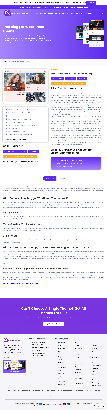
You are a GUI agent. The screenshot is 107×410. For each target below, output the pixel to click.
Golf (76, 375)
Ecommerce (62, 384)
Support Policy (53, 395)
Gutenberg (78, 378)
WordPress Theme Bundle (10, 283)
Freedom (78, 370)
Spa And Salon (96, 377)
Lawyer (94, 343)
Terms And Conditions (64, 390)
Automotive (62, 348)
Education (78, 343)
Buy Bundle (91, 2)
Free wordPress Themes (19, 139)
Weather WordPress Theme (40, 347)
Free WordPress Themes (80, 366)
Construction (62, 373)
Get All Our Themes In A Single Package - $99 (20, 156)
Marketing (95, 346)
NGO (93, 354)
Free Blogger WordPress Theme (19, 62)
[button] (102, 13)
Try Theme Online (9, 151)
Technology (96, 383)
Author (60, 345)
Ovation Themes (26, 403)
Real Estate (95, 365)
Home (5, 62)
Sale (93, 371)
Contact (97, 390)
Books (60, 360)
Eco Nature (61, 382)
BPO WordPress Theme (39, 350)
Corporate (61, 376)
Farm (76, 351)
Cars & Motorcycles (62, 366)
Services (94, 360)
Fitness (77, 357)
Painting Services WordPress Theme (41, 359)
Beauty (60, 354)
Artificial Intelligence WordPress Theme (38, 354)
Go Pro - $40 (34, 151)
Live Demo (22, 151)
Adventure (61, 342)
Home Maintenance (79, 382)
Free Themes (50, 390)
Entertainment (79, 348)
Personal (94, 363)
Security (94, 374)
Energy (77, 346)
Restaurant (95, 368)
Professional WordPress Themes (29, 283)
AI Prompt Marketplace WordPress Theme (39, 343)
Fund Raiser (78, 372)
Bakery (60, 351)
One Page (95, 357)
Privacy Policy (79, 390)
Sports (94, 380)
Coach (60, 370)
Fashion (77, 354)
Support (89, 390)
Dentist (60, 379)
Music (94, 351)
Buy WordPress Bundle (53, 324)
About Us (16, 390)
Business (61, 362)
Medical (94, 348)
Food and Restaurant (78, 361)
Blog (59, 357)
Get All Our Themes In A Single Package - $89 (68, 83)
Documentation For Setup (28, 162)
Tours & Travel (96, 385)
